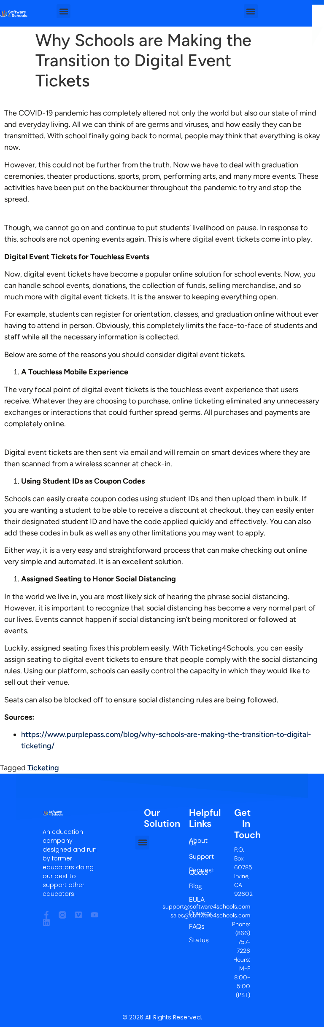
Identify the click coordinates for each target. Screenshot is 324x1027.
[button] (63, 11)
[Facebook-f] (46, 915)
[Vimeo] (78, 915)
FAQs (194, 926)
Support (194, 856)
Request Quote (194, 871)
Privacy (194, 913)
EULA (194, 899)
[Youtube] (94, 915)
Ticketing (43, 767)
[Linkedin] (46, 922)
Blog (194, 886)
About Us (194, 841)
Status (194, 940)
